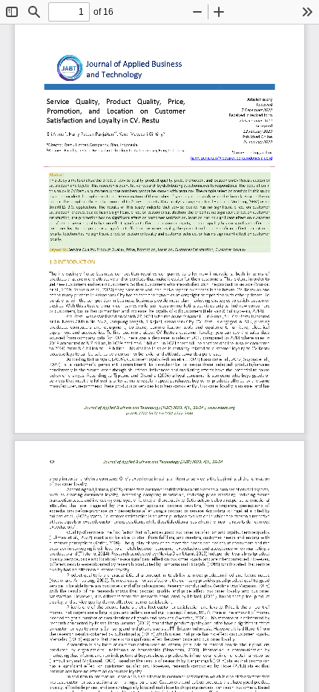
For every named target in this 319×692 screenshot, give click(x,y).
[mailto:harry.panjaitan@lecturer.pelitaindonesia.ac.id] (231, 157)
